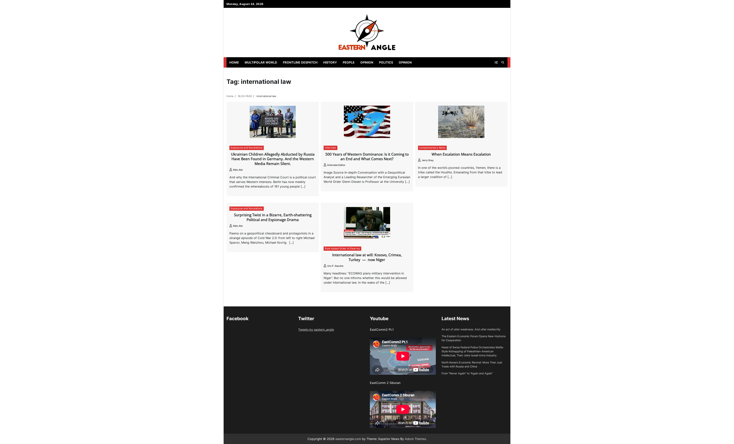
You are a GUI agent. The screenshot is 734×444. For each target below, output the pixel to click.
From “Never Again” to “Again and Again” (467, 373)
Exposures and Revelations (246, 147)
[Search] (503, 62)
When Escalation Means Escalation (461, 154)
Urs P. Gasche (335, 265)
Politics (386, 62)
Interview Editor (336, 165)
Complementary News (432, 147)
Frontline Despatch (300, 62)
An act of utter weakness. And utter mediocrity (471, 329)
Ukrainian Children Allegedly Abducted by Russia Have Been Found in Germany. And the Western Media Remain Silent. (273, 159)
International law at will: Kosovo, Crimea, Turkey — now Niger (367, 257)
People (349, 62)
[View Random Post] (496, 62)
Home (234, 62)
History (330, 62)
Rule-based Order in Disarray (342, 248)
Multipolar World (261, 62)
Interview (330, 147)
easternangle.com (348, 439)
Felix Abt (238, 169)
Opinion (366, 62)
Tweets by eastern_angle (316, 329)
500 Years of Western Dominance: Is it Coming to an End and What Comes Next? (367, 157)
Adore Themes (415, 439)
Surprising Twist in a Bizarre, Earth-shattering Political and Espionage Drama (273, 217)
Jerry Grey (428, 160)
